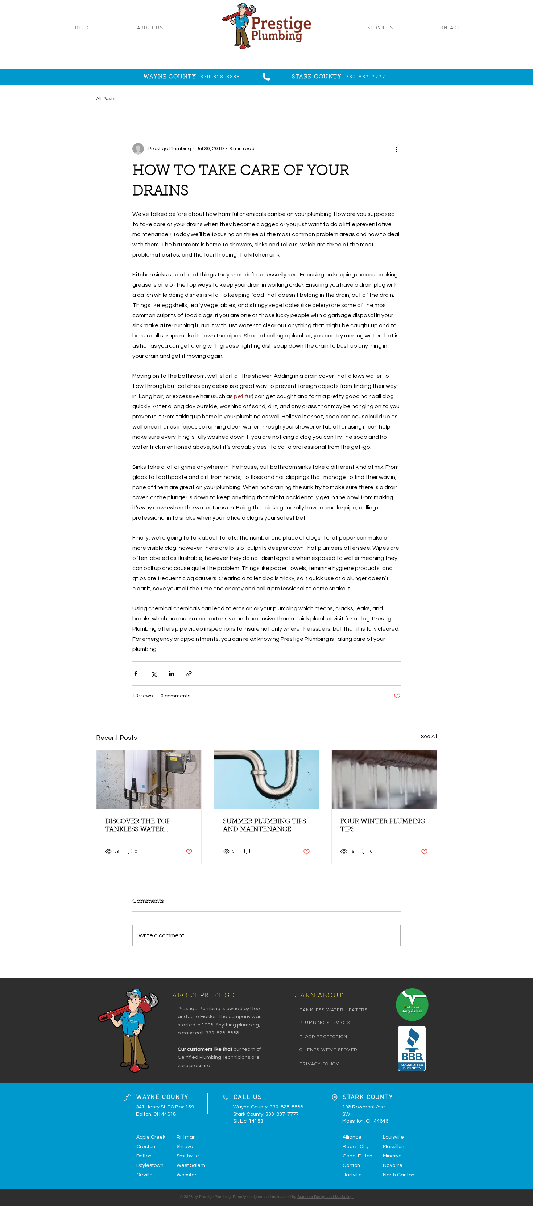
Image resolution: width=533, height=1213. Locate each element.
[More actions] (396, 148)
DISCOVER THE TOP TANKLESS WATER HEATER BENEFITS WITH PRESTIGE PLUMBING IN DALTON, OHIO (145, 826)
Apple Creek (150, 1137)
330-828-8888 (222, 1033)
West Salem (191, 1165)
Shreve (185, 1146)
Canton (351, 1165)
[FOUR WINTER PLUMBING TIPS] (384, 779)
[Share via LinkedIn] (171, 673)
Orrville (144, 1174)
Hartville (352, 1174)
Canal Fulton (357, 1156)
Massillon (393, 1146)
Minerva (392, 1156)
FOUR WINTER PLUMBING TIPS (382, 826)
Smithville (188, 1156)
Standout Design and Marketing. (325, 1196)
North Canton (398, 1174)
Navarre (392, 1165)
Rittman (186, 1137)
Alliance (352, 1137)
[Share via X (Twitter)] (153, 673)
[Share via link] (189, 673)
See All (429, 736)
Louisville (393, 1137)
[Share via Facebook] (135, 673)
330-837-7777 (282, 1114)
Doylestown (150, 1165)
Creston (145, 1146)
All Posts (105, 98)
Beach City (356, 1146)
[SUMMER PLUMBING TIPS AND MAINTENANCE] (266, 779)
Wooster (187, 1174)
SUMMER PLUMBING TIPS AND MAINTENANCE (264, 826)
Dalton (144, 1156)
